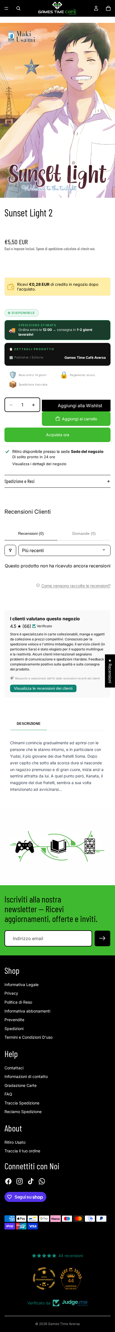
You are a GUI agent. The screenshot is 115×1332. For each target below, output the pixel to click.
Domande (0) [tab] (84, 533)
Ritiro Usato (14, 1142)
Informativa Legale (21, 984)
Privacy (11, 993)
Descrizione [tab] (28, 724)
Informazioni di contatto (26, 1076)
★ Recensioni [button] (110, 671)
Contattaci (13, 1067)
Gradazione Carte (20, 1085)
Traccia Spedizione (21, 1103)
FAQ (8, 1094)
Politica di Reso (18, 1002)
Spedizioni (13, 1028)
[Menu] (6, 8)
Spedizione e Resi (19, 481)
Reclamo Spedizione (23, 1111)
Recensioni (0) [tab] (31, 533)
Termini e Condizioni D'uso (28, 1037)
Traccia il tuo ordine (22, 1150)
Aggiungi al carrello (79, 418)
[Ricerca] (18, 8)
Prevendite (14, 1019)
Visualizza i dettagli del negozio (39, 464)
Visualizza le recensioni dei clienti (43, 688)
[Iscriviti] (102, 938)
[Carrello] (108, 8)
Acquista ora (57, 434)
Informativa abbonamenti (27, 1011)
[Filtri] (10, 550)
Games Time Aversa (64, 1324)
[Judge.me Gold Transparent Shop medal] (44, 1278)
